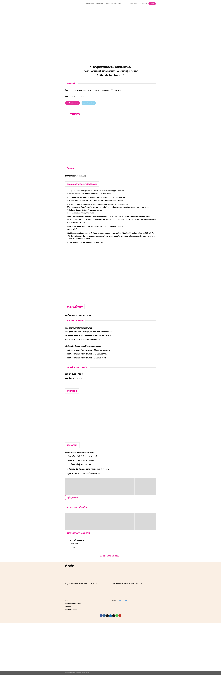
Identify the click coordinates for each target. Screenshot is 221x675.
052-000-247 (122, 601)
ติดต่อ (119, 3)
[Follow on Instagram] (104, 615)
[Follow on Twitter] (110, 615)
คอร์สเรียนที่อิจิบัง (89, 3)
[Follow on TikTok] (107, 615)
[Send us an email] (113, 615)
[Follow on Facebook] (101, 615)
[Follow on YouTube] (119, 615)
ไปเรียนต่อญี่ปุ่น (99, 3)
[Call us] (116, 615)
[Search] (83, 3)
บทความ (108, 3)
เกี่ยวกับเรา (114, 3)
